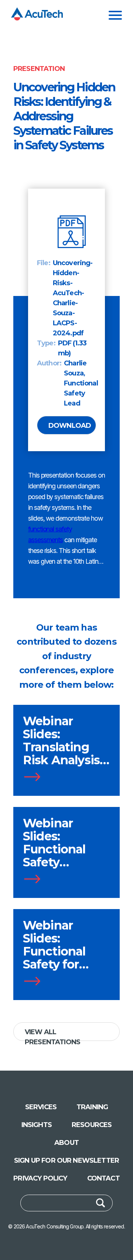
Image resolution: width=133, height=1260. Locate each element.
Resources (92, 1125)
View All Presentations (52, 1034)
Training (92, 1107)
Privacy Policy (40, 1178)
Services (41, 1107)
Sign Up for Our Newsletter (66, 1160)
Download (69, 425)
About (66, 1143)
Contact (103, 1178)
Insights (36, 1125)
